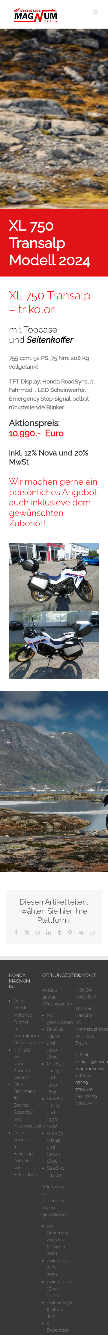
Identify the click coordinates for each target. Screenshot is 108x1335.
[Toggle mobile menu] (96, 12)
